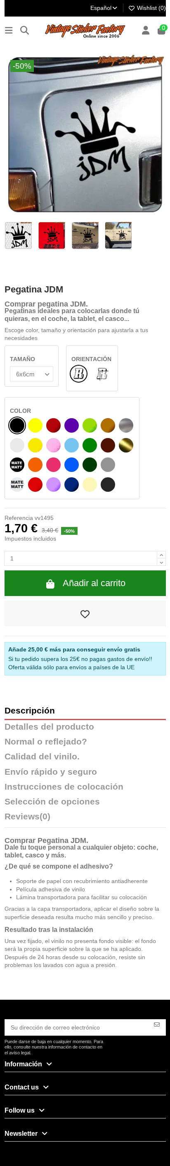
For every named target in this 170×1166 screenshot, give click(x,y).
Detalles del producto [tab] (49, 727)
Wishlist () (150, 8)
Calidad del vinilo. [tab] (42, 756)
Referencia (19, 518)
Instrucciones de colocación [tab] (64, 787)
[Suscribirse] (156, 1024)
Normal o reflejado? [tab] (46, 741)
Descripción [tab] (30, 710)
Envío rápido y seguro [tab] (51, 772)
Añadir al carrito (94, 583)
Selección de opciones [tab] (52, 801)
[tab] (85, 818)
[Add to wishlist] (85, 613)
